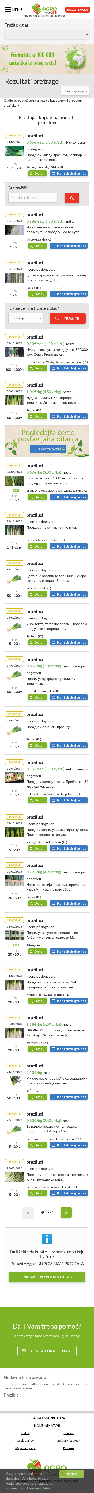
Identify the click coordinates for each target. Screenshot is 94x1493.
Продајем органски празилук (49, 727)
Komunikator (47, 1425)
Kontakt (69, 1433)
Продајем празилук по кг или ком (52, 527)
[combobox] (75, 91)
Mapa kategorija (25, 1448)
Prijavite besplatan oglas (47, 1277)
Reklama (68, 1448)
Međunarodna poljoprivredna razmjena (44, 15)
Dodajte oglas (77, 9)
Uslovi (25, 1433)
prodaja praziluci (16, 1384)
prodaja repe (23, 1388)
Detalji (40, 173)
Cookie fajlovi (25, 1440)
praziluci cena (62, 1384)
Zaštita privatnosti (68, 1440)
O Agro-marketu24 (47, 1418)
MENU (17, 9)
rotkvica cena (40, 1384)
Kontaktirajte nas (71, 173)
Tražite (71, 318)
